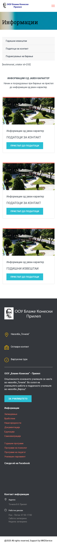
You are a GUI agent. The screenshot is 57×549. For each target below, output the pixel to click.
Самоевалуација (12, 436)
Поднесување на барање (19, 56)
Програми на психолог (15, 447)
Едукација (9, 431)
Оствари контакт (20, 346)
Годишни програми (13, 443)
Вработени (9, 418)
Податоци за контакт (17, 48)
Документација (12, 427)
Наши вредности (12, 423)
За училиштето (17, 398)
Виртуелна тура (19, 359)
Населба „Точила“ (20, 334)
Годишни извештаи (16, 41)
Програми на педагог (15, 452)
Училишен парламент (15, 456)
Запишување (10, 414)
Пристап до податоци (25, 145)
